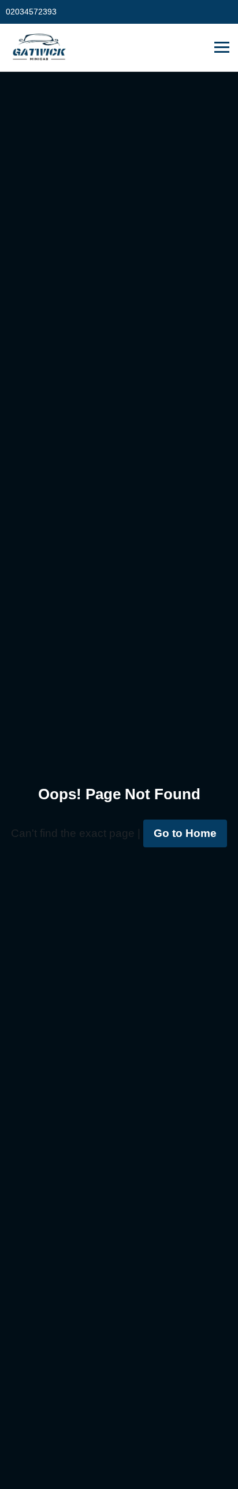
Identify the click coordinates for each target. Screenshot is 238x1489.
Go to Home (185, 833)
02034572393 (31, 11)
